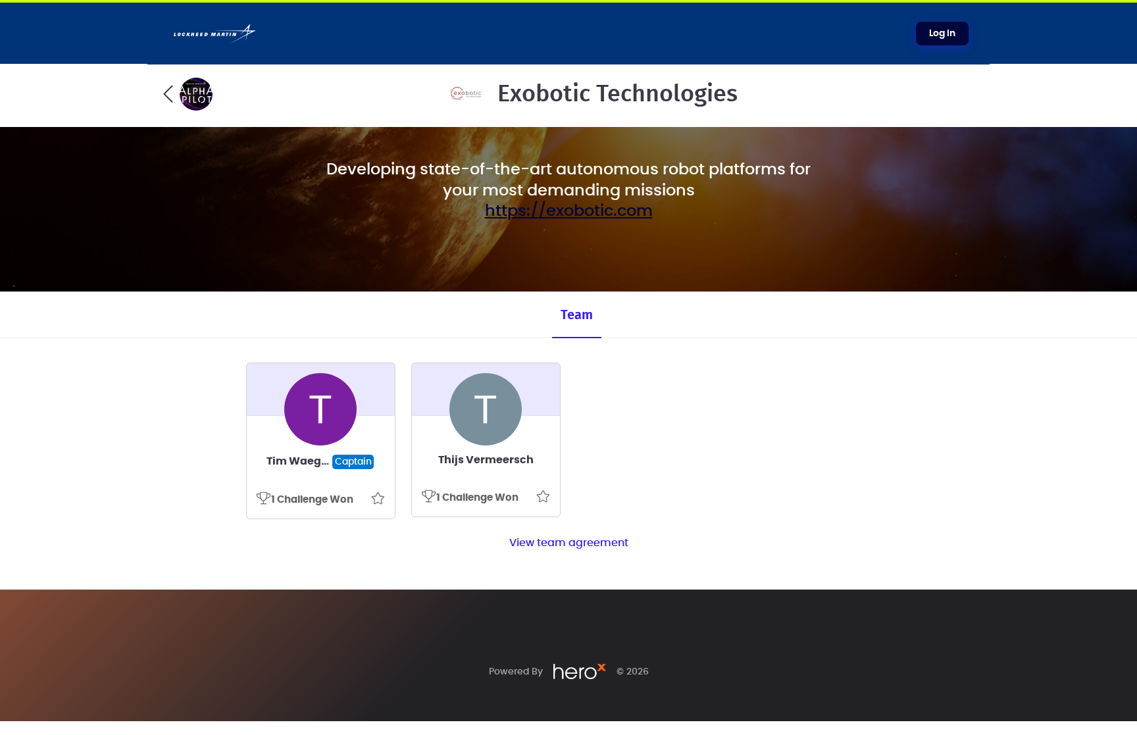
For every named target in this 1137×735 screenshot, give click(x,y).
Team (577, 315)
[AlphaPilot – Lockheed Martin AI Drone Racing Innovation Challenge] (188, 94)
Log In (942, 33)
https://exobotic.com (569, 211)
